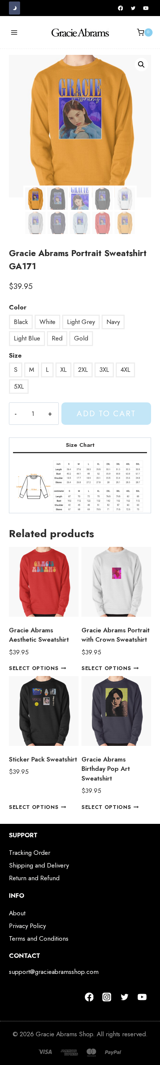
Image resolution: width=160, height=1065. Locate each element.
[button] (141, 64)
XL (63, 369)
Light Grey (81, 321)
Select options (34, 668)
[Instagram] (107, 997)
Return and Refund (34, 878)
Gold (81, 338)
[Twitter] (133, 8)
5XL (19, 386)
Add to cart (106, 413)
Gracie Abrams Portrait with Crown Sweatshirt (115, 635)
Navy (113, 321)
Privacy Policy (27, 925)
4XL (125, 369)
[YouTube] (146, 8)
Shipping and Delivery (39, 865)
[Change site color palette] (14, 8)
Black (21, 321)
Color (17, 307)
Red (57, 338)
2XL (83, 369)
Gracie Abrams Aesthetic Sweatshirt (39, 635)
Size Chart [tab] (80, 445)
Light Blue (27, 338)
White (47, 321)
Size (15, 355)
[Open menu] (14, 32)
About (17, 913)
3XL (104, 369)
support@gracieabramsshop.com (54, 971)
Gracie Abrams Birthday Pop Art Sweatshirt (105, 769)
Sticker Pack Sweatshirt (43, 759)
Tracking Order (29, 852)
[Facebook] (120, 8)
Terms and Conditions (38, 938)
